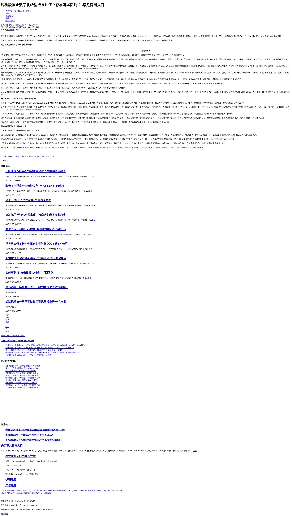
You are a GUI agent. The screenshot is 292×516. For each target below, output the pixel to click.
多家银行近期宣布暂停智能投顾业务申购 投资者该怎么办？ (33, 440)
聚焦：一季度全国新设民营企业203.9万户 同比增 (34, 185)
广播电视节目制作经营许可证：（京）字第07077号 (21, 491)
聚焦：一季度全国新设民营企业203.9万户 (22, 368)
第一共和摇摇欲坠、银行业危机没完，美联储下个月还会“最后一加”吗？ (34, 350)
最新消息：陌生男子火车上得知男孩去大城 (22, 385)
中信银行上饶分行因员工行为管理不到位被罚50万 (29, 435)
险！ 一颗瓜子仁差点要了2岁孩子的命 (28, 200)
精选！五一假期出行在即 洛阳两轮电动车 (22, 375)
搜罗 (7, 327)
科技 (7, 320)
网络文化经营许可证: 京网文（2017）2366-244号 (63, 491)
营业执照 (4, 501)
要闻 (7, 322)
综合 (7, 329)
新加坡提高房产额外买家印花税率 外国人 (22, 380)
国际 (7, 317)
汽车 (7, 331)
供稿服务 (10, 479)
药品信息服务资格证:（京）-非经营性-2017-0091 (104, 491)
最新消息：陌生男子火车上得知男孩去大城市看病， (36, 287)
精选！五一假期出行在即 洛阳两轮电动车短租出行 (35, 229)
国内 (7, 315)
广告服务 (10, 485)
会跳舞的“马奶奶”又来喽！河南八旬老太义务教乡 (35, 214)
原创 (7, 13)
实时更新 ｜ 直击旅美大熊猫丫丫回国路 (29, 272)
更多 (92, 176)
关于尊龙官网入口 (12, 445)
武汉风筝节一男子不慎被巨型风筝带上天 (21, 387)
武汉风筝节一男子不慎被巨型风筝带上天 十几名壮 (35, 301)
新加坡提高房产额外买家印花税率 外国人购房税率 (35, 258)
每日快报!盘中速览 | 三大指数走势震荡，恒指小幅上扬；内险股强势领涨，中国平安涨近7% (42, 352)
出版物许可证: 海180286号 (42, 493)
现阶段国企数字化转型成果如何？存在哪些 (22, 366)
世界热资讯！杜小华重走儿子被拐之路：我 (22, 378)
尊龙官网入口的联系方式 (20, 456)
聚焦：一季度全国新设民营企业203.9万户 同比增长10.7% (31, 156)
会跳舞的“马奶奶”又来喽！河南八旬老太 (21, 373)
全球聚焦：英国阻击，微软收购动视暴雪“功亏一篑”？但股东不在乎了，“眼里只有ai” (39, 348)
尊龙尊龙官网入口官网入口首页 (18, 11)
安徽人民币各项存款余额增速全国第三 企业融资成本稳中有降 (35, 429)
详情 (195, 451)
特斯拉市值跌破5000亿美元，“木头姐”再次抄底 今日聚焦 (28, 355)
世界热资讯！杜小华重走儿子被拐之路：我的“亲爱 (36, 243)
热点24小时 (10, 21)
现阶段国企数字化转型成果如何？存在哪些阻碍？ (35, 171)
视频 (7, 18)
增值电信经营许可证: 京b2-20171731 (15, 493)
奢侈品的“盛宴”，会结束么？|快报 (17, 340)
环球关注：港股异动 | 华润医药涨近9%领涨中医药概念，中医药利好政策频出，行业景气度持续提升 (45, 345)
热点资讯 (9, 16)
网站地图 (4, 514)
